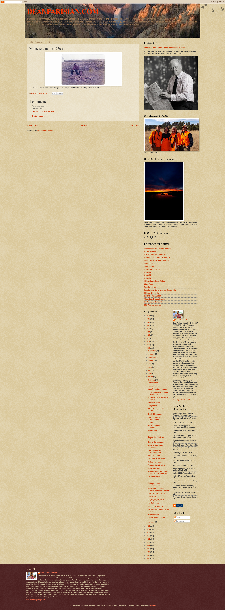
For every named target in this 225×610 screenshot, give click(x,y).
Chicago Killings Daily (152, 293)
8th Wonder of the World (153, 302)
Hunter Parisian (153, 514)
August (151, 360)
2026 (148, 316)
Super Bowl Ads (154, 468)
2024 (148, 322)
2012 (148, 536)
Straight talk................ (156, 406)
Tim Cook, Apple (154, 402)
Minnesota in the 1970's (156, 459)
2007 (148, 552)
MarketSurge (148, 263)
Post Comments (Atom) (45, 130)
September (152, 357)
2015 (148, 526)
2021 (148, 332)
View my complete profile (182, 400)
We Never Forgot (150, 251)
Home (84, 125)
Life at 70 (147, 272)
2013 (148, 532)
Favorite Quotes (150, 287)
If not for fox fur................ (157, 389)
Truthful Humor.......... (155, 462)
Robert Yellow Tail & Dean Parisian (156, 260)
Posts (178, 517)
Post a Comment (38, 116)
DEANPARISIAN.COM (63, 11)
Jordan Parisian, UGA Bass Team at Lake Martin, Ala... (158, 472)
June (150, 367)
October (151, 354)
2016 (148, 348)
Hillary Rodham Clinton (156, 518)
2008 (148, 549)
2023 (148, 325)
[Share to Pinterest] (62, 93)
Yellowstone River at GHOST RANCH (157, 248)
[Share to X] (57, 93)
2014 (148, 529)
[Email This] (53, 93)
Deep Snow (152, 496)
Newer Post (32, 125)
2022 (148, 329)
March (150, 377)
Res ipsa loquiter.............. (157, 455)
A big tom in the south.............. (154, 484)
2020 (148, 335)
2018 (148, 341)
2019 (148, 338)
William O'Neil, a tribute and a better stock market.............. (167, 48)
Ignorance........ (153, 386)
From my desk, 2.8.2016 (156, 465)
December (152, 351)
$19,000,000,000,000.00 (156, 500)
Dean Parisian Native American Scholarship (160, 290)
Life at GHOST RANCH (152, 269)
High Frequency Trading (156, 493)
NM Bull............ (153, 503)
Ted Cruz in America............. (158, 506)
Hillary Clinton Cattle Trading (154, 281)
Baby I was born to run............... (154, 418)
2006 (148, 555)
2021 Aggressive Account (153, 305)
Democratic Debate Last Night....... (156, 438)
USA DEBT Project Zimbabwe (154, 254)
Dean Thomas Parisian (183, 320)
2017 (148, 345)
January (151, 522)
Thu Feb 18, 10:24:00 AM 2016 (43, 111)
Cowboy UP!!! (153, 383)
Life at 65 (147, 275)
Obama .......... (153, 422)
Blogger (153, 605)
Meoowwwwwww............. (157, 480)
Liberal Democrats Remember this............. (157, 451)
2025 (148, 319)
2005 (148, 558)
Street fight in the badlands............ (155, 426)
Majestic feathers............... (157, 477)
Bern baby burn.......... (156, 434)
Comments (180, 521)
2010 (148, 542)
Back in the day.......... (156, 442)
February (151, 380)
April (150, 373)
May (150, 370)
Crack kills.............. (155, 414)
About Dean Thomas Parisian (154, 299)
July (150, 364)
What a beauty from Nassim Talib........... (158, 410)
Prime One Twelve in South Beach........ (158, 393)
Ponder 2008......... (154, 430)
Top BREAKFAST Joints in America (157, 257)
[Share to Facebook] (60, 93)
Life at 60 (147, 278)
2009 (148, 545)
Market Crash (149, 266)
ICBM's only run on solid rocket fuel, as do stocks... (158, 489)
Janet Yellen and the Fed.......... (155, 446)
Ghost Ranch (149, 284)
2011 (148, 539)
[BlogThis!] (55, 93)
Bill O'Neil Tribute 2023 (152, 296)
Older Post (134, 125)
